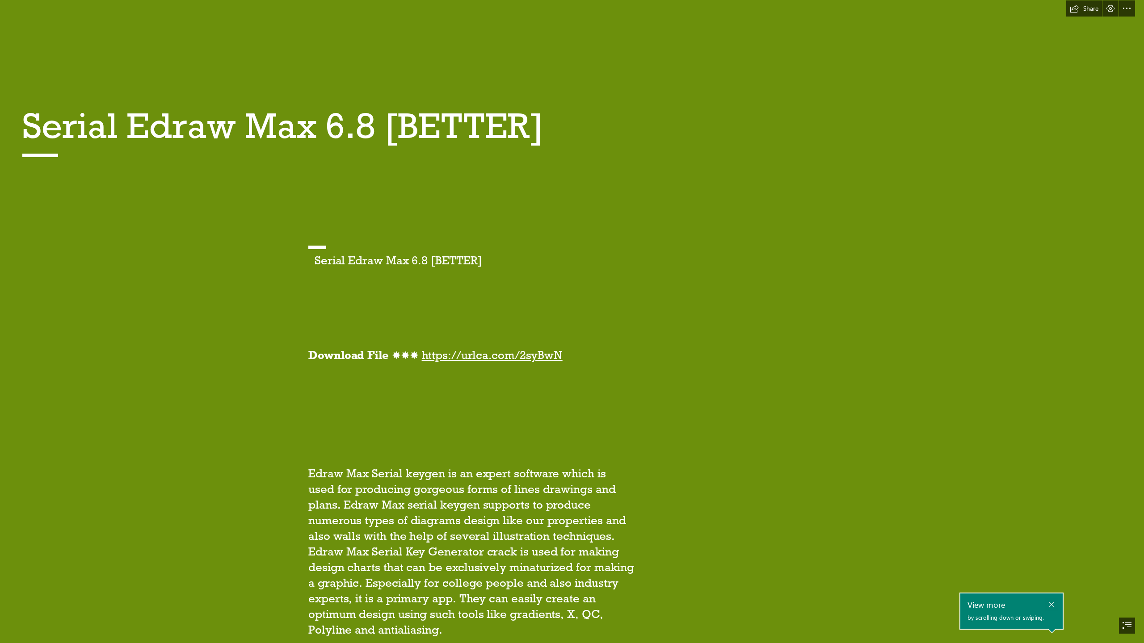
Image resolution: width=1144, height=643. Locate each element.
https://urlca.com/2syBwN (492, 355)
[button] (1084, 8)
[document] (572, 321)
